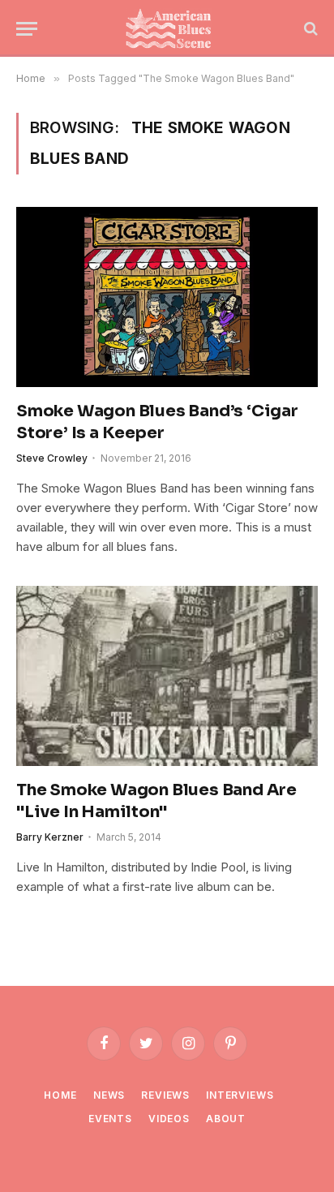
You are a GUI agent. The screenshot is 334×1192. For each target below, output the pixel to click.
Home (60, 1095)
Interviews (239, 1095)
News (109, 1095)
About (226, 1118)
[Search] (309, 29)
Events (110, 1118)
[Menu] (26, 29)
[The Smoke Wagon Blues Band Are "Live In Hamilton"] (167, 675)
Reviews (165, 1095)
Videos (169, 1118)
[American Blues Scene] (172, 28)
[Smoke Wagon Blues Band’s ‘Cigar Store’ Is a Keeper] (167, 296)
